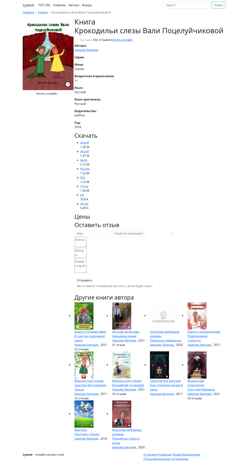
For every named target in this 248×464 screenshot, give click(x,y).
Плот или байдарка (201, 390)
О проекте (150, 455)
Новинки (59, 5)
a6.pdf (84, 151)
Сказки (43, 12)
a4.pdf (84, 143)
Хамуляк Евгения (86, 50)
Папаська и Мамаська (165, 340)
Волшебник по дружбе (128, 385)
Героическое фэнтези (165, 381)
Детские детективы (125, 332)
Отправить (85, 280)
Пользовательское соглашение (165, 459)
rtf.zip (84, 186)
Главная (28, 12)
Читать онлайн (46, 94)
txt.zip (84, 204)
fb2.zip (85, 169)
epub (83, 160)
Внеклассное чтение (88, 381)
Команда (165, 455)
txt (82, 195)
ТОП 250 (44, 5)
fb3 (82, 177)
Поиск (218, 5)
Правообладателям (186, 455)
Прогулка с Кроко (86, 434)
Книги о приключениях (204, 332)
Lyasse (28, 5)
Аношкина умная (124, 336)
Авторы (73, 5)
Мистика (80, 430)
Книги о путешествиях (90, 332)
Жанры (87, 5)
